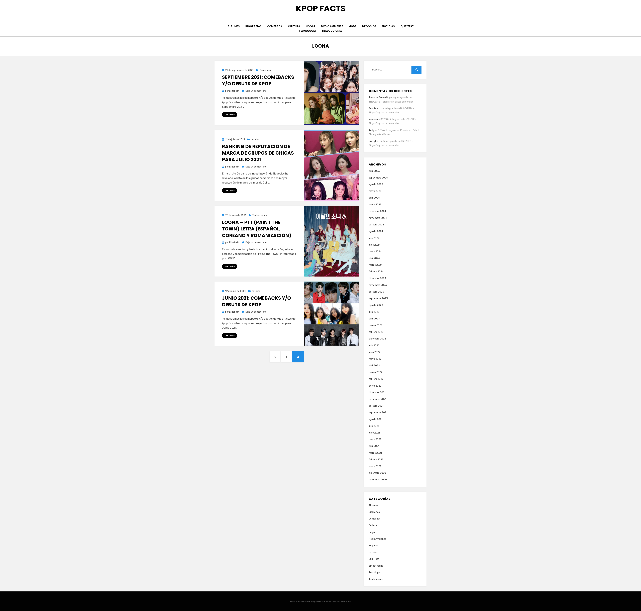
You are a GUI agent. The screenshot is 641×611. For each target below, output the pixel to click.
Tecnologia (307, 31)
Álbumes (234, 26)
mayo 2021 (375, 439)
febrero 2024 (376, 271)
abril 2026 (374, 171)
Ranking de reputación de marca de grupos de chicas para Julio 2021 (258, 153)
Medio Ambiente (332, 26)
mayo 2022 (375, 359)
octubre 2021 (376, 405)
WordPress (346, 601)
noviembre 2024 (378, 218)
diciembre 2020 (377, 473)
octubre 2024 (376, 224)
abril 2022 (374, 365)
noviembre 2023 (378, 285)
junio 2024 (374, 244)
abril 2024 (374, 258)
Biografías (253, 26)
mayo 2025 (375, 191)
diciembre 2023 (377, 278)
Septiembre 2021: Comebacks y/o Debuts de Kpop (258, 80)
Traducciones (332, 31)
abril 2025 (374, 197)
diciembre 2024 (377, 211)
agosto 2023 (376, 305)
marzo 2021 (375, 453)
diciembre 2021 (377, 392)
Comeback (274, 26)
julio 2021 (374, 426)
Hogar (310, 26)
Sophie (372, 108)
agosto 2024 (376, 231)
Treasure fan (376, 97)
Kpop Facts (320, 8)
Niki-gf (372, 141)
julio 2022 (374, 345)
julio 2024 (374, 238)
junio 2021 (374, 432)
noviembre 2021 (377, 399)
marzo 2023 (375, 325)
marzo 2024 (375, 265)
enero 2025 (375, 204)
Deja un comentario (256, 91)
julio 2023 (374, 312)
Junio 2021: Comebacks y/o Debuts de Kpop (256, 301)
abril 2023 (374, 318)
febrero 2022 (376, 379)
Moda (353, 26)
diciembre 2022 (377, 338)
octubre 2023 (376, 291)
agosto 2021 (375, 419)
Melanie (373, 119)
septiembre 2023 (378, 298)
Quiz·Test (407, 26)
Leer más (230, 114)
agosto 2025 (376, 184)
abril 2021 (374, 446)
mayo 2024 (375, 251)
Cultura (294, 26)
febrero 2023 (376, 332)
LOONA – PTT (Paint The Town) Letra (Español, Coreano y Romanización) (256, 229)
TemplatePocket (318, 601)
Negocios (369, 26)
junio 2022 (374, 352)
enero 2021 (375, 466)
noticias (388, 26)
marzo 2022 (375, 372)
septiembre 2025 (378, 177)
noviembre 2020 (378, 479)
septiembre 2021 (378, 412)
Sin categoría (376, 565)
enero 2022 (375, 385)
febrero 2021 (376, 459)
